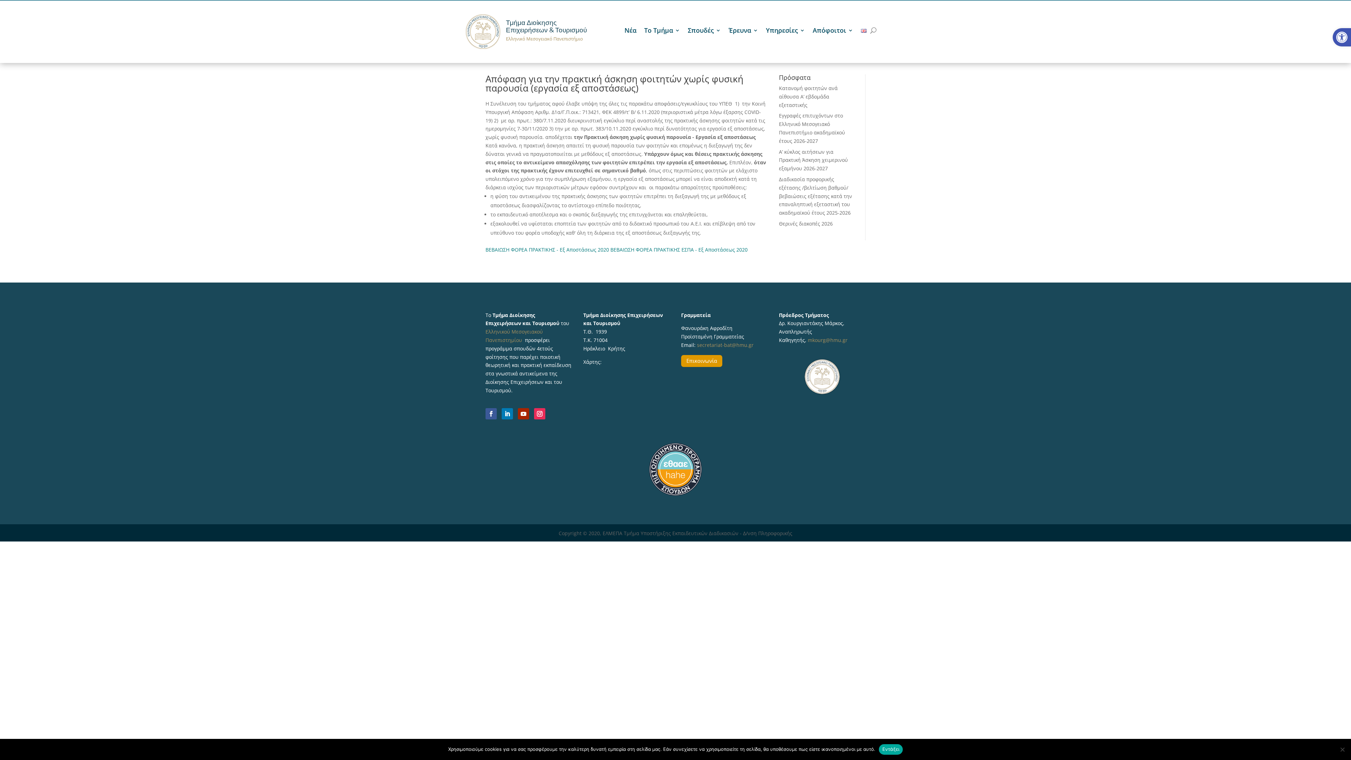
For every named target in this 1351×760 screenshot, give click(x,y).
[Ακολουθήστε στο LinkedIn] (507, 413)
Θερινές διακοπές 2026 (806, 223)
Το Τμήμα (658, 31)
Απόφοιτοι (829, 31)
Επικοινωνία (701, 360)
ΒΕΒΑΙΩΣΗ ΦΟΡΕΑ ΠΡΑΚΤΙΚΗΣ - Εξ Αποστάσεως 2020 (547, 249)
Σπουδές (701, 31)
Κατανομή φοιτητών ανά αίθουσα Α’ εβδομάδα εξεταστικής (808, 96)
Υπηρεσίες (782, 31)
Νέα (630, 31)
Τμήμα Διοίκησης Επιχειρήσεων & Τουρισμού (546, 26)
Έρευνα (740, 31)
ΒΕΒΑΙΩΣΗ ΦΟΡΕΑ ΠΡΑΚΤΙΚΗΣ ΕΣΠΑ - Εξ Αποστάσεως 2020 (679, 249)
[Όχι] (1342, 749)
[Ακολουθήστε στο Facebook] (491, 413)
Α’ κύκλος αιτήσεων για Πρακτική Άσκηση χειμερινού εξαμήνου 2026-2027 (813, 160)
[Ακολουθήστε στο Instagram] (539, 413)
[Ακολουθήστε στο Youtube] (523, 413)
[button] (1342, 37)
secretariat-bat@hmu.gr (725, 345)
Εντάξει (891, 749)
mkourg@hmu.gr (828, 340)
